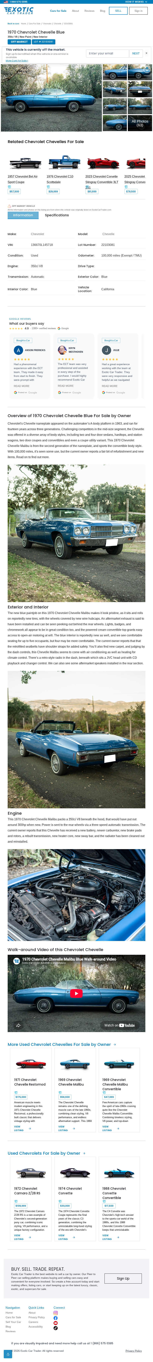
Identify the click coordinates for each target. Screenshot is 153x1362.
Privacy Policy (134, 1350)
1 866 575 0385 (18, 1)
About (75, 10)
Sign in (139, 10)
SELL (118, 10)
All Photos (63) (140, 123)
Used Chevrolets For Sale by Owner (44, 1153)
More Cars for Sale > (17, 60)
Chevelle (57, 24)
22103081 (68, 24)
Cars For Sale (34, 24)
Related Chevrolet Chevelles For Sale (46, 142)
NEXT (136, 53)
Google (32, 392)
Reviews (89, 10)
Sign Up (123, 1278)
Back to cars (13, 24)
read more (21, 386)
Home (23, 24)
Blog (102, 10)
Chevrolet (47, 24)
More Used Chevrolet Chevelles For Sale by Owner (59, 1044)
